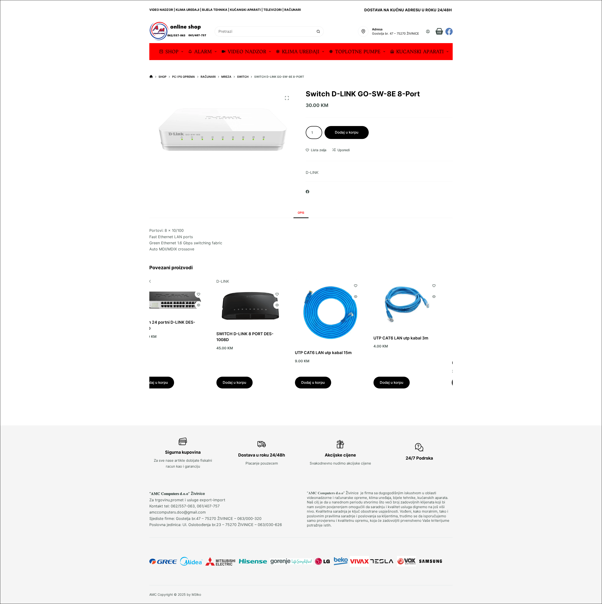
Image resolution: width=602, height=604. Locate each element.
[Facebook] (449, 31)
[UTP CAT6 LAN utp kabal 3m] (349, 303)
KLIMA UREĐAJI (300, 51)
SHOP (171, 51)
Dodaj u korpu (346, 132)
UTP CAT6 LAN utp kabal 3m (342, 338)
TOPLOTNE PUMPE (357, 51)
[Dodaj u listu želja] (219, 294)
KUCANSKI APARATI (420, 51)
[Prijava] (428, 31)
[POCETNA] (151, 76)
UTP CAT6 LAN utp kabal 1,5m (422, 362)
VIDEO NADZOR (247, 51)
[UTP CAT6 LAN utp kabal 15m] (271, 311)
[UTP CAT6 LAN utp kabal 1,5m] (428, 316)
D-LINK (312, 172)
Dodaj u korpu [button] (176, 382)
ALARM (203, 51)
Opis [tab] (301, 212)
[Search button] (318, 31)
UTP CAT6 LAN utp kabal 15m (265, 352)
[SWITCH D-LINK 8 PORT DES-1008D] (192, 306)
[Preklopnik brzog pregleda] (219, 305)
